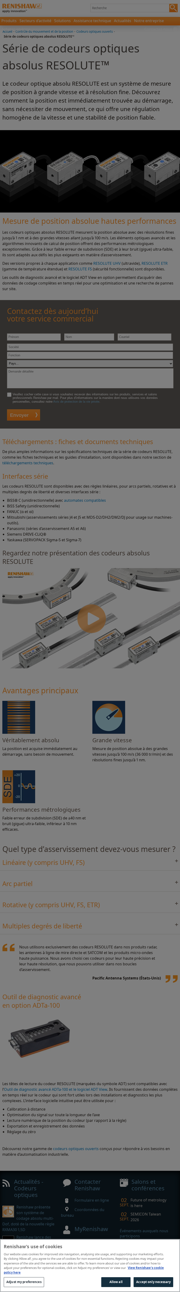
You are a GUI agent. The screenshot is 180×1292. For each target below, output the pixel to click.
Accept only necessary (153, 1282)
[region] (90, 1265)
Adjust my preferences (23, 1282)
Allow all (116, 1282)
